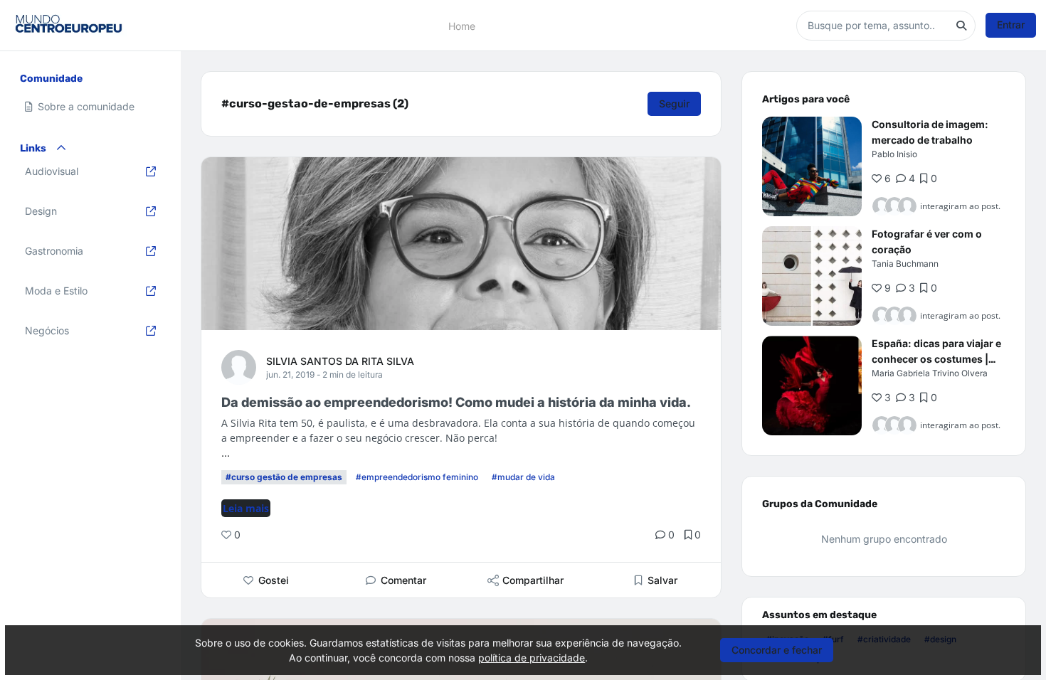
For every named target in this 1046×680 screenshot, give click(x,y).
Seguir (674, 103)
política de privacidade (531, 658)
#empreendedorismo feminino (417, 477)
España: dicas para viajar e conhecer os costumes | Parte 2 (936, 359)
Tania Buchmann (905, 263)
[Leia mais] (812, 166)
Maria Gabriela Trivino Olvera (930, 373)
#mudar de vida (523, 477)
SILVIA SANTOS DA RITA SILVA (340, 361)
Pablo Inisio (894, 154)
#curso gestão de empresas (284, 477)
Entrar (1011, 24)
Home (461, 25)
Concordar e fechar (776, 650)
